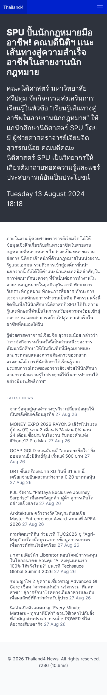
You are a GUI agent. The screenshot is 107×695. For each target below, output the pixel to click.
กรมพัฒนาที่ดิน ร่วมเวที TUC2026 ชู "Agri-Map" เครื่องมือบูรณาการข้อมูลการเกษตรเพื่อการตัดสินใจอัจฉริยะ (52, 539)
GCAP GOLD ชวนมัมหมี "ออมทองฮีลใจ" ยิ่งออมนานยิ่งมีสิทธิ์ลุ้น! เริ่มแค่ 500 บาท (52, 456)
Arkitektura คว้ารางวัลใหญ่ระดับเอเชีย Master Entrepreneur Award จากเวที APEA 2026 (53, 518)
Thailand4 (13, 7)
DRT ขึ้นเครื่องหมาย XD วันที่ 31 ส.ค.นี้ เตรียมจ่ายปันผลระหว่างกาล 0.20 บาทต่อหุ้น (52, 477)
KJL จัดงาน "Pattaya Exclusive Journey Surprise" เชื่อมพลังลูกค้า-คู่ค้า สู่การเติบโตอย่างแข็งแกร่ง (51, 498)
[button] (99, 7)
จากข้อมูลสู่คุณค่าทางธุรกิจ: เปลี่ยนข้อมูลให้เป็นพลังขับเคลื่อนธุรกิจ (52, 411)
